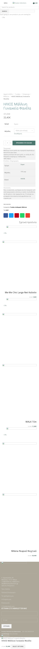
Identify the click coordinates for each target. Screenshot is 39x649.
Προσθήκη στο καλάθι (24, 143)
